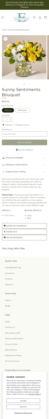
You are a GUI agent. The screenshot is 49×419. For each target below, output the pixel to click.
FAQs (7, 321)
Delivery (9, 125)
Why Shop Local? (12, 333)
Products (9, 279)
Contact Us (10, 327)
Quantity (6, 115)
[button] (34, 17)
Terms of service (12, 361)
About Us (9, 284)
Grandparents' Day (13, 267)
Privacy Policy (35, 394)
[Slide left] (19, 84)
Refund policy (11, 350)
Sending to (11, 129)
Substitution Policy (13, 355)
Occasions (9, 273)
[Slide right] (30, 84)
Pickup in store (22, 125)
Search (8, 300)
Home (4, 30)
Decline (23, 407)
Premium (22, 110)
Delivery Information (14, 338)
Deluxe (8, 110)
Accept (23, 401)
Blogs (7, 306)
